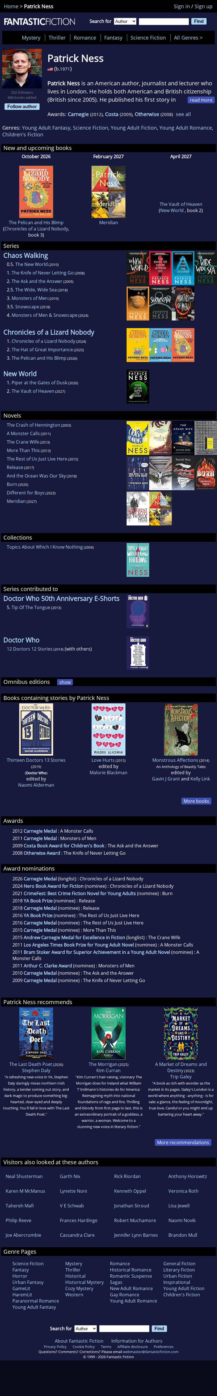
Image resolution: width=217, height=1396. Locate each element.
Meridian (108, 222)
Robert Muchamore (135, 1220)
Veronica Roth (183, 1191)
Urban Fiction (177, 1276)
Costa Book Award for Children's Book (64, 846)
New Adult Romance (131, 1288)
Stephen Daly (36, 1070)
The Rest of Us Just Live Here (37, 459)
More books (196, 801)
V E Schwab (72, 1206)
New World (172, 210)
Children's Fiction (22, 134)
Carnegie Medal (40, 831)
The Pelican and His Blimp (36, 222)
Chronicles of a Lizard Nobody (36, 229)
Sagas (116, 1282)
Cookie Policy (84, 1346)
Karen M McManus (25, 1191)
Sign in (182, 6)
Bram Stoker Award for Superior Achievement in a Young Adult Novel (97, 952)
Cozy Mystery (79, 1288)
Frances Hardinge (78, 1220)
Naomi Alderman (36, 785)
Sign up (203, 6)
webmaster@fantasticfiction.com (151, 1351)
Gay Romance (124, 1295)
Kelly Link (200, 779)
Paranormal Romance (35, 1301)
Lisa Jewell (179, 1206)
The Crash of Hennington (33, 425)
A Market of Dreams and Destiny (181, 1067)
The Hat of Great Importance (42, 349)
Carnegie (78, 114)
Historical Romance (130, 1270)
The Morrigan (103, 1064)
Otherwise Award (42, 853)
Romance (85, 37)
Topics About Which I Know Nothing (45, 547)
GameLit (21, 1288)
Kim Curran (108, 1070)
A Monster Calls (23, 433)
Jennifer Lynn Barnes (136, 1235)
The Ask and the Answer (37, 281)
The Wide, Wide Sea (36, 290)
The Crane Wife (23, 442)
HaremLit (22, 1295)
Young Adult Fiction (134, 127)
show (65, 682)
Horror (19, 1276)
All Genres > (189, 37)
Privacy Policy (55, 1346)
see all (183, 114)
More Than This (23, 450)
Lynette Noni (73, 1191)
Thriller (57, 37)
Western (74, 1295)
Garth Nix (70, 1176)
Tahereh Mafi (20, 1206)
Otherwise (147, 114)
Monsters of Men (30, 298)
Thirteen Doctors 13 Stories (36, 760)
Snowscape (27, 307)
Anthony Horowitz (187, 1176)
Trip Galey (181, 1077)
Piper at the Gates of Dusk (39, 382)
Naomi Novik (182, 1220)
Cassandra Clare (77, 1235)
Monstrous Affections (175, 760)
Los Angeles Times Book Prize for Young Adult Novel (79, 945)
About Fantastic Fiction (79, 1341)
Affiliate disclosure (132, 1346)
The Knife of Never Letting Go (43, 273)
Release (15, 467)
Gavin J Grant (166, 779)
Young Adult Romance (185, 127)
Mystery (31, 37)
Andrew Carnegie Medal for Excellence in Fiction (74, 937)
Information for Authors (136, 1341)
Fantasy (113, 37)
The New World (31, 264)
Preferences (163, 1346)
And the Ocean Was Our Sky (36, 476)
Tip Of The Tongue (31, 607)
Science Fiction (148, 37)
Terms (106, 1346)
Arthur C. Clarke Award (48, 966)
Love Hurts (103, 760)
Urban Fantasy (28, 1282)
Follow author (22, 106)
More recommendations (183, 1142)
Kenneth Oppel (130, 1191)
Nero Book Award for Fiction (54, 886)
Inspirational (176, 1282)
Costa (111, 114)
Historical (75, 1276)
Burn (12, 484)
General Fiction (179, 1263)
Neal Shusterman (24, 1176)
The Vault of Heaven (181, 204)
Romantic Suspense (131, 1276)
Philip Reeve (18, 1220)
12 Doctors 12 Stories (30, 649)
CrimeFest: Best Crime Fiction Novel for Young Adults (80, 893)
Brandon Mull (182, 1235)
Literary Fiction (179, 1270)
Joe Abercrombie (23, 1235)
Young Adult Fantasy (46, 127)
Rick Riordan (127, 1176)
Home (11, 6)
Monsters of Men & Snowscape (44, 315)
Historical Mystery (84, 1282)
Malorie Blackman (108, 772)
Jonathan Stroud (131, 1206)
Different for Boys (26, 493)
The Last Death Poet (30, 1064)
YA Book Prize (38, 901)
